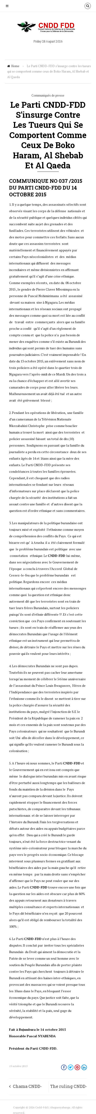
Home (15, 66)
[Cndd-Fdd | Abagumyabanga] (48, 27)
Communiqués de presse (47, 95)
